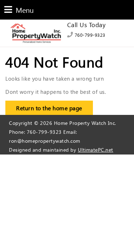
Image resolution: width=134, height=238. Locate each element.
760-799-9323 (89, 35)
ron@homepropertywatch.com (44, 140)
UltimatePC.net (95, 149)
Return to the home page (43, 106)
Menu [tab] (19, 9)
